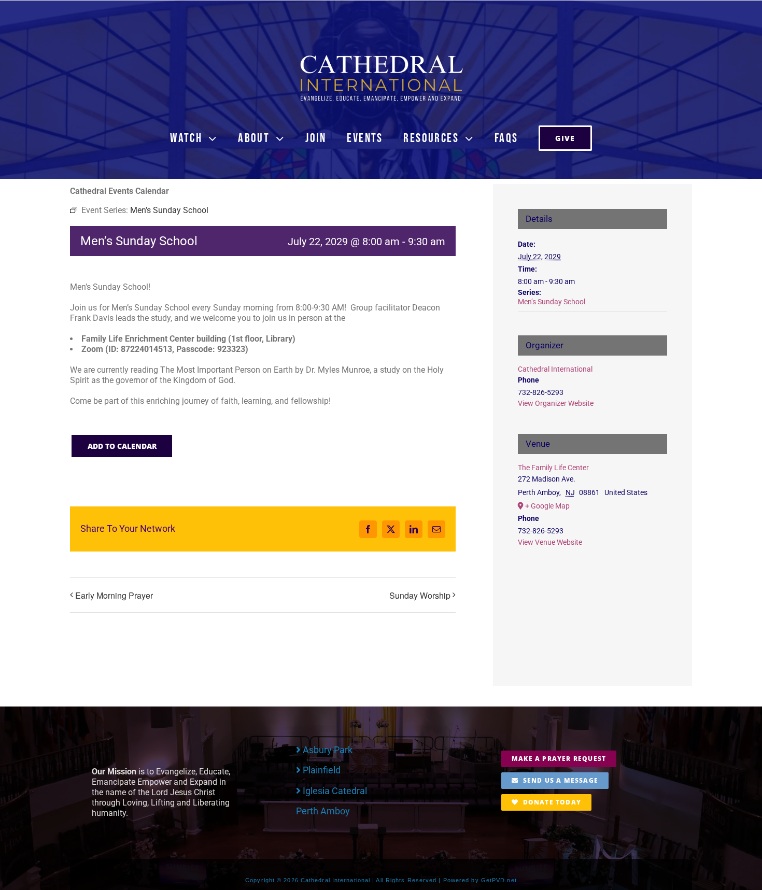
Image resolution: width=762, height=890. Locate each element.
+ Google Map (547, 506)
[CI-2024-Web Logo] (381, 57)
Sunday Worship (419, 595)
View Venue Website (550, 542)
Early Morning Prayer (114, 595)
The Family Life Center (553, 467)
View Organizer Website (556, 403)
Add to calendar (122, 446)
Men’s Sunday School (551, 302)
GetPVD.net (499, 880)
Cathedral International (555, 369)
